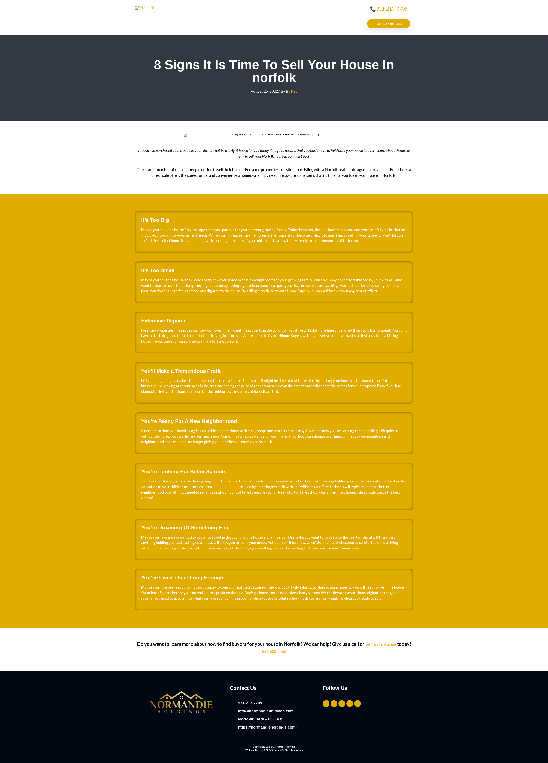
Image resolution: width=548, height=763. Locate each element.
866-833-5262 (274, 651)
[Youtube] (357, 703)
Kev (294, 91)
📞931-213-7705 (388, 9)
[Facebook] (341, 703)
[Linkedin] (349, 703)
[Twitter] (326, 703)
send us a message (380, 644)
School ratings (225, 486)
